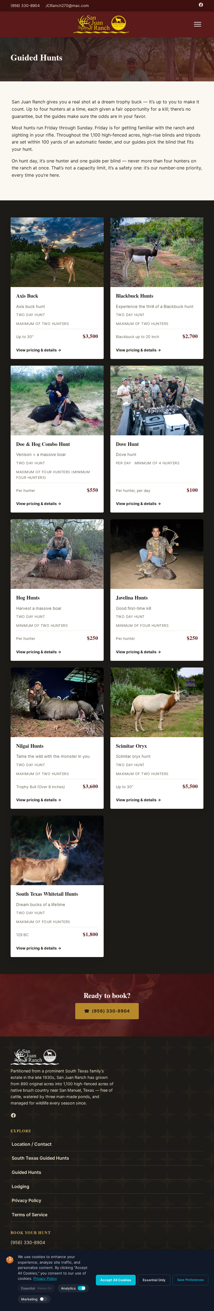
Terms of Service (29, 1214)
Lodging (20, 1186)
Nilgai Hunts (29, 745)
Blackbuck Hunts (134, 295)
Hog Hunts (28, 597)
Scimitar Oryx (131, 745)
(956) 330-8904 (25, 5)
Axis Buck (27, 295)
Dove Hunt (127, 444)
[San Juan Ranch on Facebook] (200, 4)
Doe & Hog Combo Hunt (43, 444)
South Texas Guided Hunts (40, 1158)
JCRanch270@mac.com (67, 5)
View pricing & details (38, 350)
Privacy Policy (26, 1200)
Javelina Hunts (132, 597)
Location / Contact (32, 1144)
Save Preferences (190, 1280)
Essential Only (154, 1280)
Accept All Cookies (115, 1280)
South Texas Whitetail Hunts (47, 893)
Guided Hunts (26, 1172)
